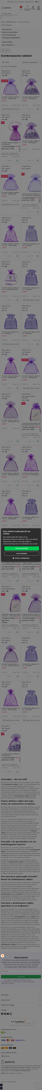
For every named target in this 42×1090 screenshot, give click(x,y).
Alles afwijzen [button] (21, 553)
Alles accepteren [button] (21, 548)
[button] (21, 558)
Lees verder (34, 544)
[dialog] (21, 545)
